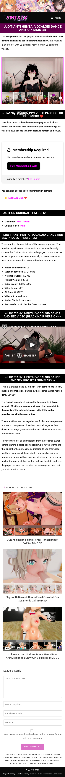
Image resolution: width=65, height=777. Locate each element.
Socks (25, 763)
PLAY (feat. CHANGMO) (50, 760)
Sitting (19, 763)
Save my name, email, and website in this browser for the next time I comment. (32, 736)
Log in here (34, 179)
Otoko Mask (34, 760)
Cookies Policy (23, 773)
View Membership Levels (23, 165)
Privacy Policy (36, 773)
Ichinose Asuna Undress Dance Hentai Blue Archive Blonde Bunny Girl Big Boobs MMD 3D (32, 656)
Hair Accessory (53, 754)
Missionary (54, 757)
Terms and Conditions (52, 773)
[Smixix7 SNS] (32, 5)
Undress (42, 763)
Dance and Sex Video (27, 754)
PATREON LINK (16, 198)
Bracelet (13, 754)
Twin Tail (33, 763)
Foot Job (42, 754)
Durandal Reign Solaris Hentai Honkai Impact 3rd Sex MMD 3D (32, 541)
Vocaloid (51, 763)
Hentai (6, 757)
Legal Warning (9, 773)
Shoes (12, 763)
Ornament (23, 760)
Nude (15, 760)
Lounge (34, 757)
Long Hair (25, 757)
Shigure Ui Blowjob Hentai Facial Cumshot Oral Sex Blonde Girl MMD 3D (32, 598)
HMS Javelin (23, 221)
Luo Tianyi (43, 757)
